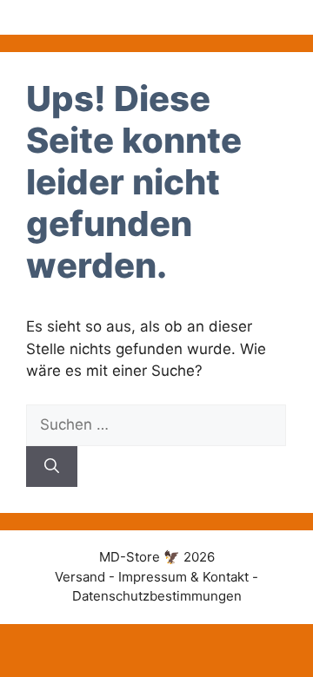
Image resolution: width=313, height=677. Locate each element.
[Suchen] (51, 467)
